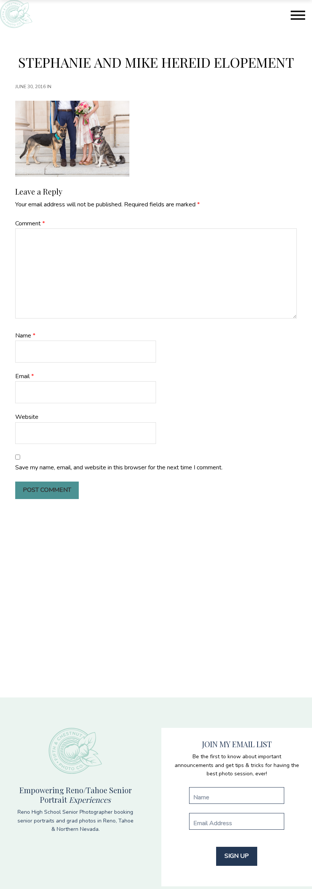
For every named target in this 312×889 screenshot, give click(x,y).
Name (25, 335)
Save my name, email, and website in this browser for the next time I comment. (119, 467)
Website (26, 417)
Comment (30, 223)
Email (24, 376)
